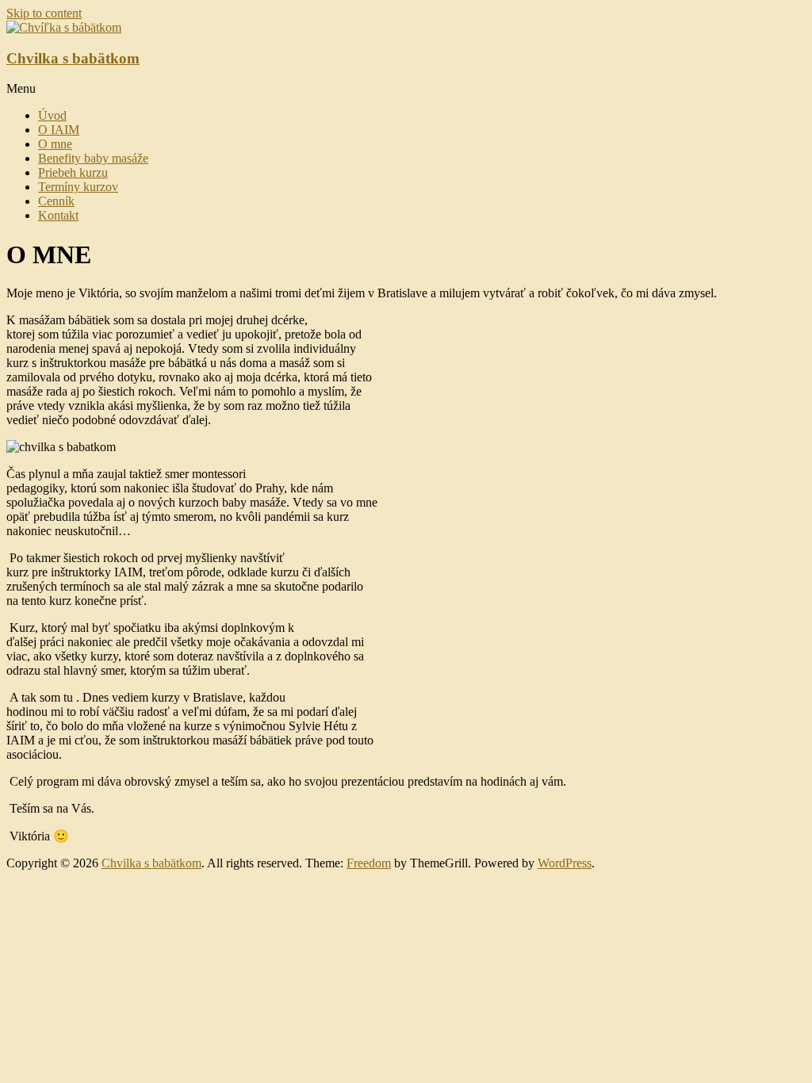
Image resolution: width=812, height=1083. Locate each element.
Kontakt (58, 215)
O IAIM (58, 129)
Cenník (56, 201)
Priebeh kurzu (73, 172)
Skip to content (44, 13)
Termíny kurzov (78, 186)
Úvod (52, 115)
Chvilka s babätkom (73, 58)
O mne (55, 144)
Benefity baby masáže (93, 158)
